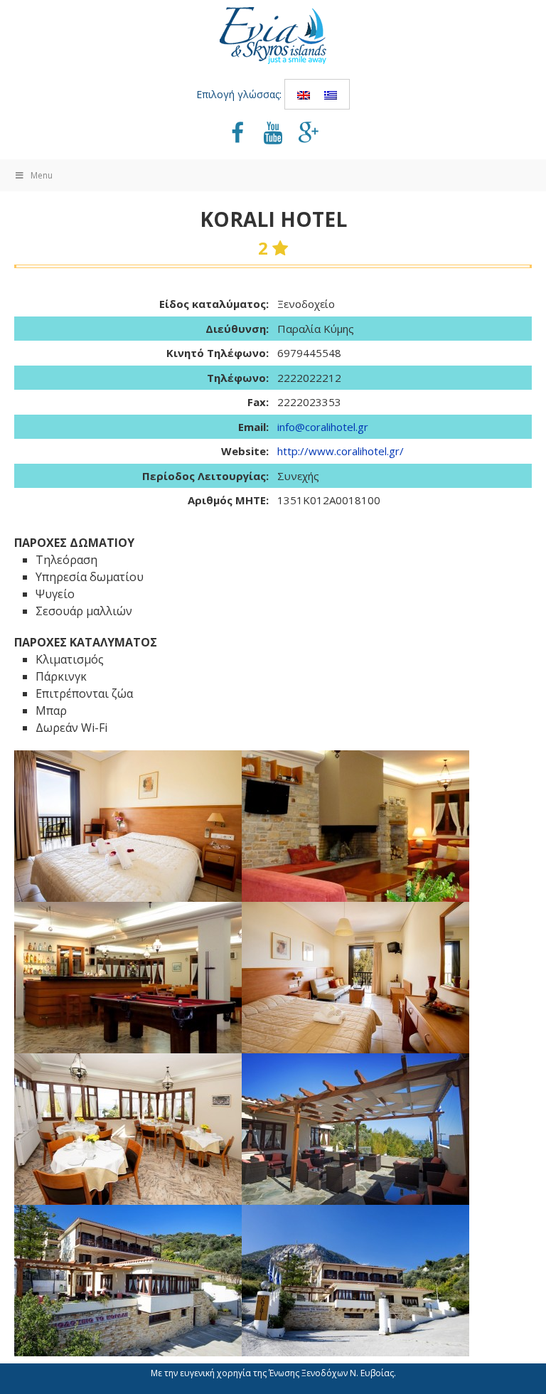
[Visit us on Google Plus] (308, 134)
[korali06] (128, 826)
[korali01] (355, 1280)
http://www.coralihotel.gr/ (340, 451)
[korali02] (128, 1280)
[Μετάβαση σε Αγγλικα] (303, 94)
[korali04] (128, 1129)
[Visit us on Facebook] (237, 134)
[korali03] (355, 1129)
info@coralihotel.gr (322, 427)
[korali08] (128, 977)
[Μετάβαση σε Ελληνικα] (330, 94)
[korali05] (355, 977)
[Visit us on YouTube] (273, 134)
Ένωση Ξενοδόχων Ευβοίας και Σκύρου (273, 35)
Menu (42, 175)
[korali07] (355, 826)
